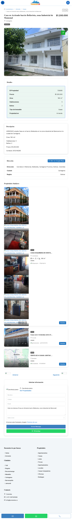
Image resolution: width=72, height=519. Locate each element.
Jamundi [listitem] (8, 483)
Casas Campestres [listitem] (44, 471)
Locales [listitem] (40, 468)
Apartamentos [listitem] (42, 453)
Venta (32, 250)
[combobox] (36, 418)
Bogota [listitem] (7, 468)
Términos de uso (32, 422)
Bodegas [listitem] (41, 477)
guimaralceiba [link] (44, 343)
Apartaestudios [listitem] (43, 465)
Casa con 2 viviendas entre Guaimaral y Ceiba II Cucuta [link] (49, 335)
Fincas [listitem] (40, 462)
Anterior (15, 375)
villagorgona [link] (42, 263)
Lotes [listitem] (40, 459)
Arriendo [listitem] (8, 456)
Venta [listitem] (7, 453)
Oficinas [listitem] (41, 474)
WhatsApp (36, 431)
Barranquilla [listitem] (9, 480)
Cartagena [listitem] (8, 477)
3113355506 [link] (42, 363)
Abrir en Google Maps (57, 161)
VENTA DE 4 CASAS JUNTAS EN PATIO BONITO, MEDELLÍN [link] (50, 355)
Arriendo (18, 9)
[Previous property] (7, 375)
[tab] (63, 33)
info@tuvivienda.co (12, 500)
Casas (24, 9)
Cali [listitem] (6, 465)
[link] (16, 196)
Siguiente (56, 375)
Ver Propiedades (25, 390)
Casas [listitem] (40, 456)
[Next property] (64, 375)
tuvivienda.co (9, 9)
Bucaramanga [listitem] (9, 471)
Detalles (62, 323)
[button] (63, 10)
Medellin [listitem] (8, 474)
